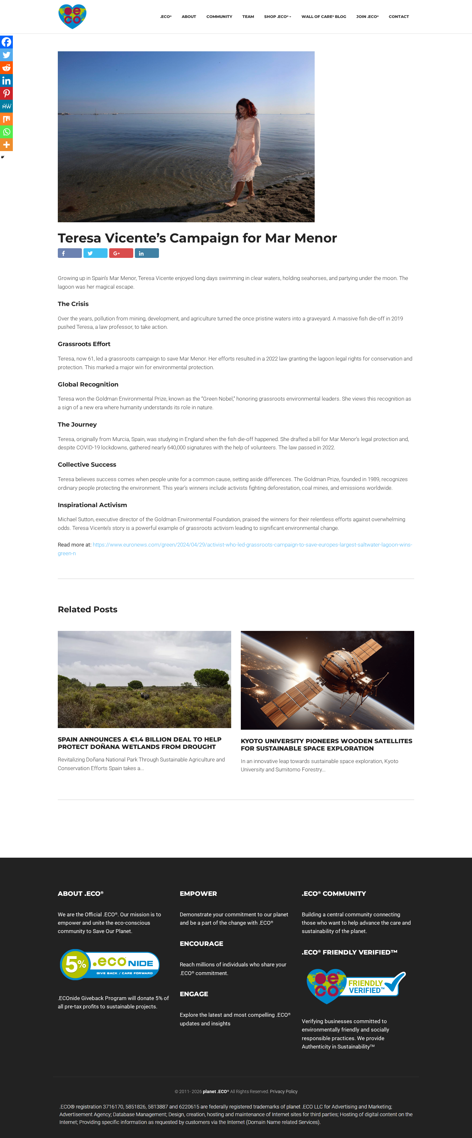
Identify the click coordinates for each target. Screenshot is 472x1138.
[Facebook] (6, 42)
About (189, 16)
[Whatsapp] (6, 131)
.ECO (165, 16)
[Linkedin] (6, 80)
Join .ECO (367, 16)
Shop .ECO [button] (276, 16)
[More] (6, 144)
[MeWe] (6, 106)
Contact (399, 16)
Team (248, 16)
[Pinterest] (6, 93)
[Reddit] (6, 67)
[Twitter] (6, 54)
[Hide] (2, 157)
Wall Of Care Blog (324, 16)
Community (219, 16)
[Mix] (6, 119)
